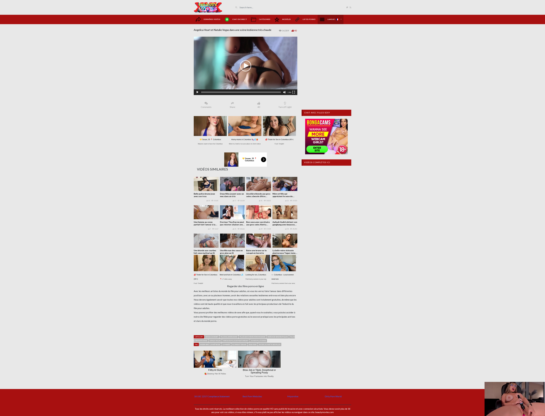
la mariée (226, 344)
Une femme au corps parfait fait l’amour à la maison (204, 224)
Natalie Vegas (215, 341)
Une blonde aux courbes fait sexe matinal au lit (205, 251)
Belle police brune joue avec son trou (204, 195)
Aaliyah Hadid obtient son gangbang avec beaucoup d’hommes (284, 224)
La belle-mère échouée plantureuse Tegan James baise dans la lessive (284, 253)
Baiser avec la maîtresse (210, 344)
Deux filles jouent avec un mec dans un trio (232, 195)
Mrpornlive (292, 396)
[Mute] (284, 92)
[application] (245, 66)
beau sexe (253, 344)
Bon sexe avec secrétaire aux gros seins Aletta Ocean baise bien (258, 224)
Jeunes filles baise (258, 341)
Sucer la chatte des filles (269, 344)
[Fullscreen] (293, 92)
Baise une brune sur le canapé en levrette (256, 251)
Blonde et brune (239, 344)
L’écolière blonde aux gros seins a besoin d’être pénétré (258, 196)
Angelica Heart (211, 337)
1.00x (289, 92)
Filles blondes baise (229, 337)
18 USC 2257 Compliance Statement (212, 396)
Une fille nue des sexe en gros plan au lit (231, 251)
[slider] (241, 92)
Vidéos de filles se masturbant (236, 341)
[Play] (197, 92)
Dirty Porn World (333, 396)
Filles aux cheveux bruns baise (252, 337)
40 (295, 30)
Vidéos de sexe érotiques (277, 337)
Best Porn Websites (252, 396)
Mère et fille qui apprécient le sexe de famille (282, 196)
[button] (245, 65)
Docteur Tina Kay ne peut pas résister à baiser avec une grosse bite (232, 224)
